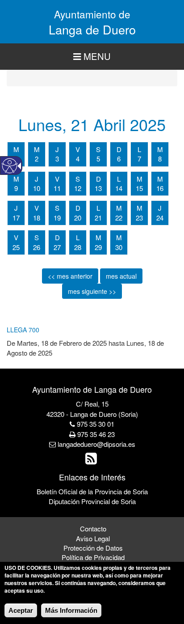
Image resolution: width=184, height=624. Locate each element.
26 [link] (36, 247)
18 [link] (36, 217)
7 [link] (139, 158)
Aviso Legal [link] (93, 538)
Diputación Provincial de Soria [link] (92, 501)
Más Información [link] (71, 610)
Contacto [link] (93, 528)
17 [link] (16, 217)
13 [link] (98, 188)
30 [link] (118, 247)
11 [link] (57, 188)
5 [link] (98, 158)
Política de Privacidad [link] (93, 557)
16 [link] (159, 188)
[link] (92, 460)
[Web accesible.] (9, 166)
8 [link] (160, 158)
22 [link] (118, 217)
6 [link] (119, 158)
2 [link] (36, 158)
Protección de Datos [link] (93, 547)
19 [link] (57, 217)
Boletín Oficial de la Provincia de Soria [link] (92, 491)
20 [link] (77, 217)
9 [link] (16, 188)
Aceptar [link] (20, 610)
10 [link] (36, 188)
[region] (92, 56)
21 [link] (98, 217)
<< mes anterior (70, 276)
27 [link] (57, 247)
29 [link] (98, 247)
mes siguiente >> (92, 291)
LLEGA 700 (23, 329)
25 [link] (16, 247)
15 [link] (139, 188)
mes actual (121, 276)
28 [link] (77, 247)
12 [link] (77, 188)
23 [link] (139, 217)
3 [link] (57, 158)
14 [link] (118, 188)
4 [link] (77, 158)
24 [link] (159, 217)
